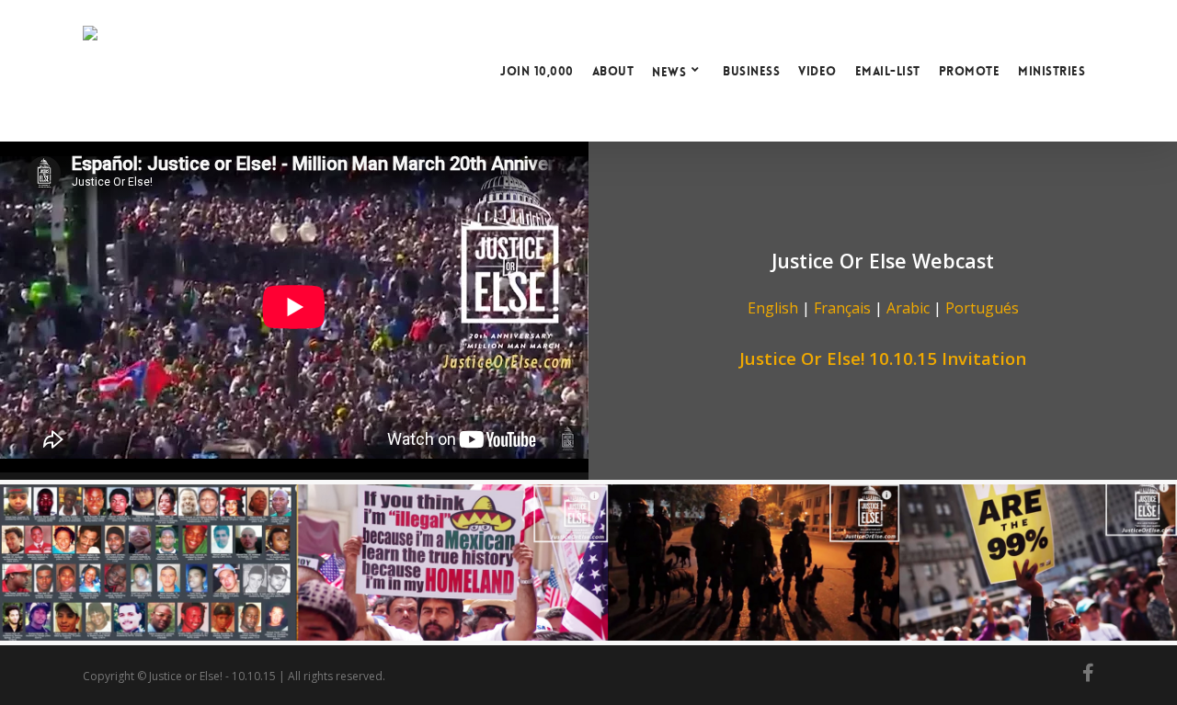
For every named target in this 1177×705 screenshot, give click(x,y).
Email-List (887, 71)
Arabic (908, 308)
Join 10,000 (537, 71)
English (773, 308)
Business (751, 71)
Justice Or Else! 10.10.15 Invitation (882, 358)
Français (842, 308)
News (669, 71)
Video (817, 71)
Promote (969, 71)
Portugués (982, 308)
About (613, 71)
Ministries (1051, 71)
